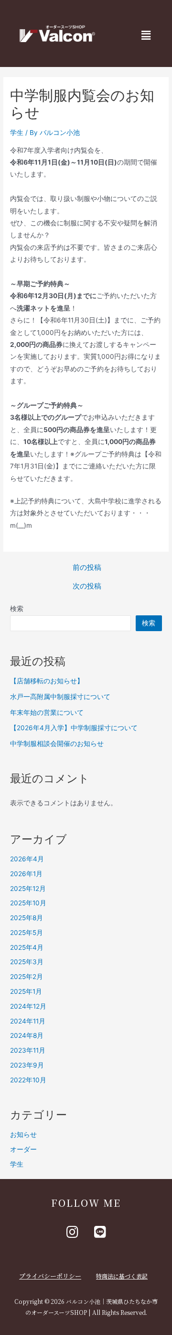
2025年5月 (26, 932)
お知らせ (23, 1134)
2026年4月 (27, 859)
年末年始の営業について (47, 712)
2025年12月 (28, 888)
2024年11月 (27, 1021)
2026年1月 (26, 874)
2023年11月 (27, 1050)
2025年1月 (26, 991)
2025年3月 (26, 962)
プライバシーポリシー (50, 1275)
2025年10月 (28, 903)
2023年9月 (27, 1065)
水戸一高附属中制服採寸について (60, 697)
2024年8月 (26, 1035)
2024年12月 (28, 1006)
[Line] (100, 1232)
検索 (16, 608)
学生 (16, 132)
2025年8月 (26, 918)
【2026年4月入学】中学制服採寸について (74, 728)
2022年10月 (28, 1080)
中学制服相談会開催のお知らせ (57, 743)
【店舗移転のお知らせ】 (47, 681)
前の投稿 (87, 567)
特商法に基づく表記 (122, 1276)
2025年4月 (26, 947)
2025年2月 (26, 976)
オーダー (23, 1149)
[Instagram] (72, 1232)
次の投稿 (87, 586)
